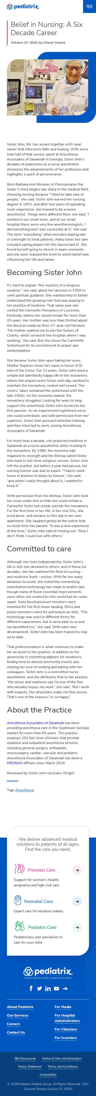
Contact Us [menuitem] (16, 1032)
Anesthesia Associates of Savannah (35, 723)
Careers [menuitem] (13, 1023)
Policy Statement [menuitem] (30, 1066)
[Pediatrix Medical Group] (48, 978)
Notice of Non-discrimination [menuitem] (61, 1058)
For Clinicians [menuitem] (66, 1029)
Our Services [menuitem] (17, 1015)
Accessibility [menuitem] (48, 1075)
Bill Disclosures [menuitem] (25, 1058)
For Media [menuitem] (63, 1006)
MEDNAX (14, 763)
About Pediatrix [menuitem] (20, 1006)
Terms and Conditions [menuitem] (63, 1066)
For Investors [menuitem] (66, 1037)
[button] (89, 6)
